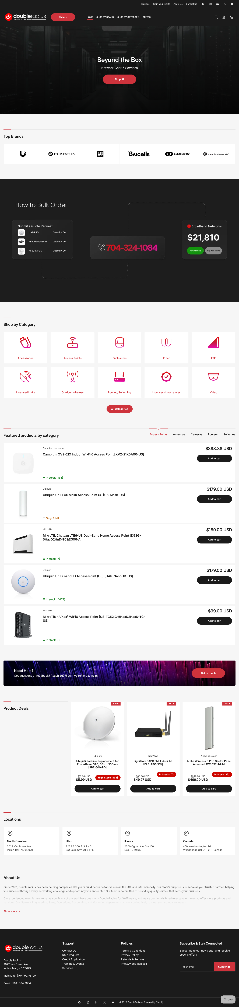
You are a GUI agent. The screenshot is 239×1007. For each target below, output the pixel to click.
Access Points (73, 358)
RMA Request (70, 955)
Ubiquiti (47, 488)
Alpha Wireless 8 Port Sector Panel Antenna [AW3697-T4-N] (209, 762)
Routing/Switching (119, 392)
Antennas (179, 434)
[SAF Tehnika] (100, 154)
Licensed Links (25, 392)
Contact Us (191, 4)
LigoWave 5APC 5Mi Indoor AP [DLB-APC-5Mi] (153, 762)
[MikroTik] (61, 154)
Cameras (196, 434)
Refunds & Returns (132, 959)
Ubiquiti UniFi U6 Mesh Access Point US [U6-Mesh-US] (84, 495)
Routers (213, 434)
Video (213, 392)
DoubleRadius (135, 1002)
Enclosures (119, 358)
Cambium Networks (53, 448)
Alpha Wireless (209, 756)
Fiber (166, 358)
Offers (147, 17)
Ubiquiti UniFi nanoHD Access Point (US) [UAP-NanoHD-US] (88, 576)
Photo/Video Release (134, 963)
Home (90, 17)
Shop (62, 17)
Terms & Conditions (133, 950)
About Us (178, 4)
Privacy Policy (130, 955)
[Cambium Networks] (216, 154)
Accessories (25, 358)
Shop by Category (128, 17)
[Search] (216, 17)
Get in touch (208, 673)
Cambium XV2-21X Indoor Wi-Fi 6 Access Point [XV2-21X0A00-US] (93, 454)
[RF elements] (177, 154)
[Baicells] (138, 154)
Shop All (119, 79)
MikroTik (47, 529)
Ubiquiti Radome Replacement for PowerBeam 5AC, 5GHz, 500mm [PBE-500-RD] (97, 764)
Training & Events (161, 4)
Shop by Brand (105, 17)
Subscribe (224, 966)
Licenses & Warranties (166, 392)
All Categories (119, 408)
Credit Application (73, 959)
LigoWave (153, 756)
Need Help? (23, 671)
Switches (229, 434)
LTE (213, 358)
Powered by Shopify (154, 1002)
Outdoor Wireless (73, 392)
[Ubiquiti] (22, 154)
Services (145, 4)
